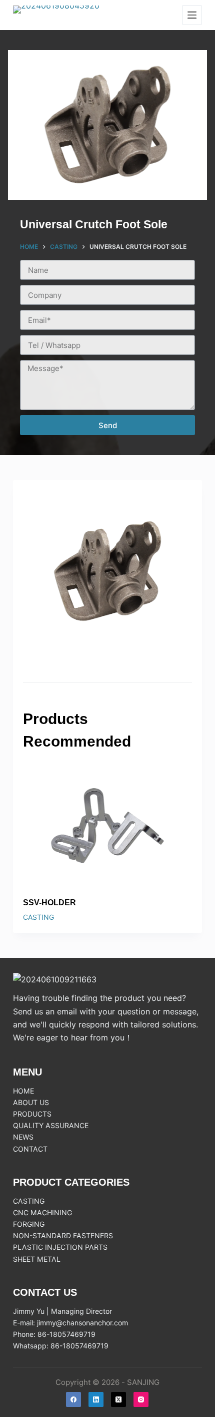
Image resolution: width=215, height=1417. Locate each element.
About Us (31, 1102)
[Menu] (192, 15)
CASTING (38, 917)
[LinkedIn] (96, 1399)
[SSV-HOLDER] (107, 825)
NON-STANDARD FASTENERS (63, 1235)
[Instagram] (141, 1399)
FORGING (28, 1224)
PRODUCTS (32, 1114)
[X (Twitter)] (118, 1399)
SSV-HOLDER (49, 902)
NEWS (23, 1137)
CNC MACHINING (42, 1212)
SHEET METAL (36, 1259)
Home (23, 1091)
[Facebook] (73, 1399)
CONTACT (30, 1149)
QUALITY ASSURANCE (50, 1125)
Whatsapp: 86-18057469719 (60, 1345)
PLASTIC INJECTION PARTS (60, 1247)
